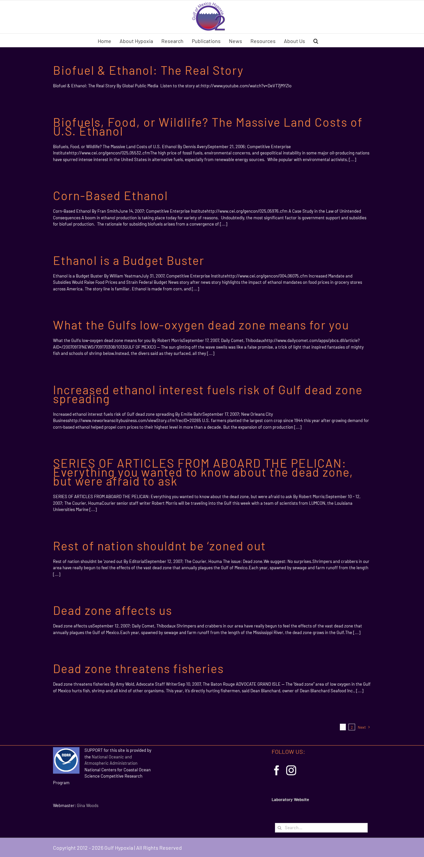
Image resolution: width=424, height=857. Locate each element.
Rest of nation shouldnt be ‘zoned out (159, 545)
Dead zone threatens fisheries (138, 668)
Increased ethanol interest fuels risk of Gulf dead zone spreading (208, 394)
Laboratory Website (290, 799)
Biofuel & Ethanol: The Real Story (148, 70)
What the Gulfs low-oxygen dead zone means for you (201, 325)
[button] (315, 40)
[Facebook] (277, 770)
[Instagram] (291, 770)
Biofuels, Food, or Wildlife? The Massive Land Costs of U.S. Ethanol (208, 126)
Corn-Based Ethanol (110, 195)
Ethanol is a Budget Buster (128, 260)
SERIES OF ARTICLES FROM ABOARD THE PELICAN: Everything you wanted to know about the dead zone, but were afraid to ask (203, 472)
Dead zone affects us (112, 610)
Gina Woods (87, 805)
